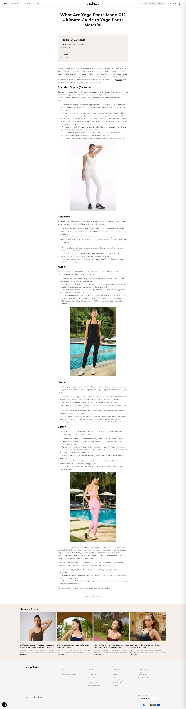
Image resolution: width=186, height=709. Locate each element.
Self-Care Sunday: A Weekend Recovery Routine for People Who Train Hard (37, 646)
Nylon (65, 51)
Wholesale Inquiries (93, 685)
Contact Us (116, 669)
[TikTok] (45, 697)
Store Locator (117, 672)
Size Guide (116, 674)
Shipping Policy (117, 682)
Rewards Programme (69, 674)
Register (65, 672)
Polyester (66, 47)
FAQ (114, 677)
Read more (24, 654)
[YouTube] (41, 697)
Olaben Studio (91, 674)
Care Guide (116, 688)
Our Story (90, 669)
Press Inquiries (92, 682)
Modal (65, 54)
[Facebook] (38, 697)
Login (64, 669)
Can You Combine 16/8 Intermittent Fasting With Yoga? (145, 646)
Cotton (65, 57)
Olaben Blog (91, 688)
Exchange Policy (118, 680)
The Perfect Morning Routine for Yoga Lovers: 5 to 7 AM (73, 646)
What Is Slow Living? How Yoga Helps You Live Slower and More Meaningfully (111, 646)
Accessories (28, 3)
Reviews (115, 685)
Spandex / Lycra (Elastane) (73, 44)
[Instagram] (35, 697)
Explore (39, 3)
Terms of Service (143, 677)
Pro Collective (91, 677)
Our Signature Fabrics (94, 672)
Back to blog (94, 596)
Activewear (16, 3)
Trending (5, 3)
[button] (181, 4)
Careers (89, 680)
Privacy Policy (142, 674)
